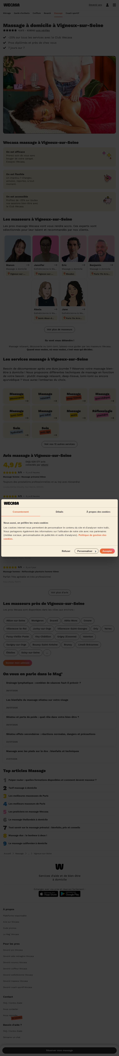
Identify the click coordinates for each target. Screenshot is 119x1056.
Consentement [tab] (21, 511)
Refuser (66, 551)
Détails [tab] (59, 511)
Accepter (107, 551)
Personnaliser (84, 551)
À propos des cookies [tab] (98, 511)
